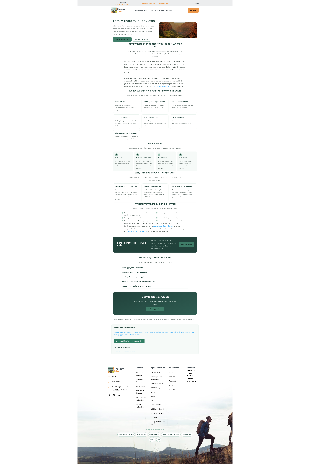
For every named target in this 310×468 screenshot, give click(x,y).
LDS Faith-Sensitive (158, 409)
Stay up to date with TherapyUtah (155, 3)
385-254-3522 (116, 381)
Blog (171, 373)
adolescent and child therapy (163, 226)
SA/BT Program (157, 388)
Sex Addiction (156, 373)
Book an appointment (122, 39)
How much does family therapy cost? (135, 272)
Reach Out (115, 376)
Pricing (161, 10)
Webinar (172, 385)
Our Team (154, 10)
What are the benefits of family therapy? (136, 286)
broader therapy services (161, 86)
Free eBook (173, 389)
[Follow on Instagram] (114, 395)
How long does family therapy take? (134, 277)
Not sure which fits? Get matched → (129, 341)
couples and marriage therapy (137, 232)
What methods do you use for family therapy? (138, 281)
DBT (152, 401)
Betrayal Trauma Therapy (122, 332)
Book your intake (186, 244)
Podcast (172, 381)
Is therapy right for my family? (132, 268)
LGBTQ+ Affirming (158, 413)
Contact (193, 10)
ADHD (153, 396)
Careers (190, 379)
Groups (172, 377)
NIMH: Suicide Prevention (128, 351)
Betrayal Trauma (157, 384)
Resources (169, 10)
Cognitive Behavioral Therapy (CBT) (156, 332)
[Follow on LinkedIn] (119, 395)
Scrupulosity (156, 405)
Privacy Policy (192, 381)
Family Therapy (141, 386)
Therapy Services (141, 10)
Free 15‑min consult (122, 4)
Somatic (154, 417)
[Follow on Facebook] (110, 395)
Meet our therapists (141, 39)
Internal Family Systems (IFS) (180, 332)
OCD (153, 392)
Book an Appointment (155, 309)
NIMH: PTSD (117, 351)
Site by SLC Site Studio (155, 466)
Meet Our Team (135, 335)
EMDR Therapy (138, 332)
